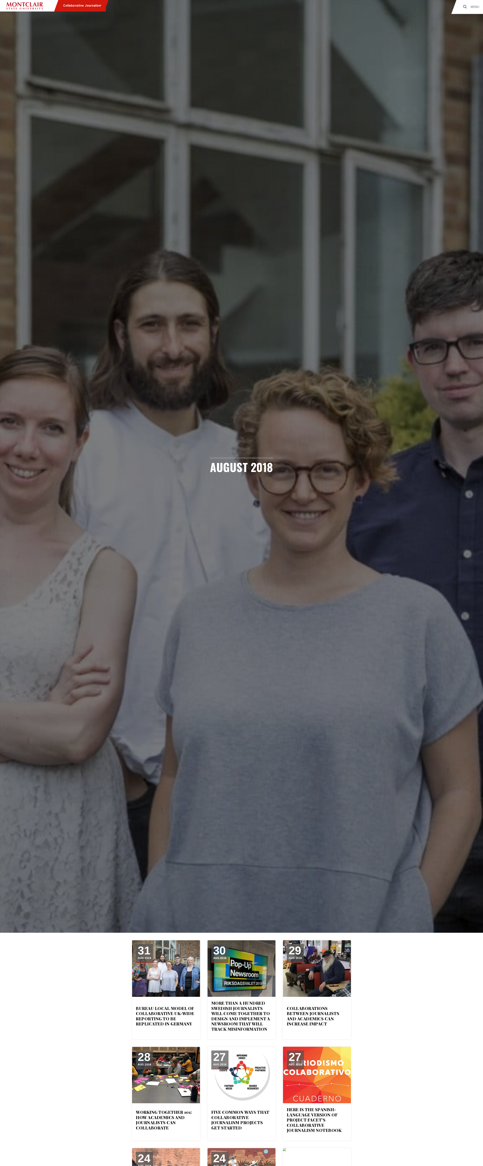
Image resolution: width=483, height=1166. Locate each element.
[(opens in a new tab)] (166, 968)
